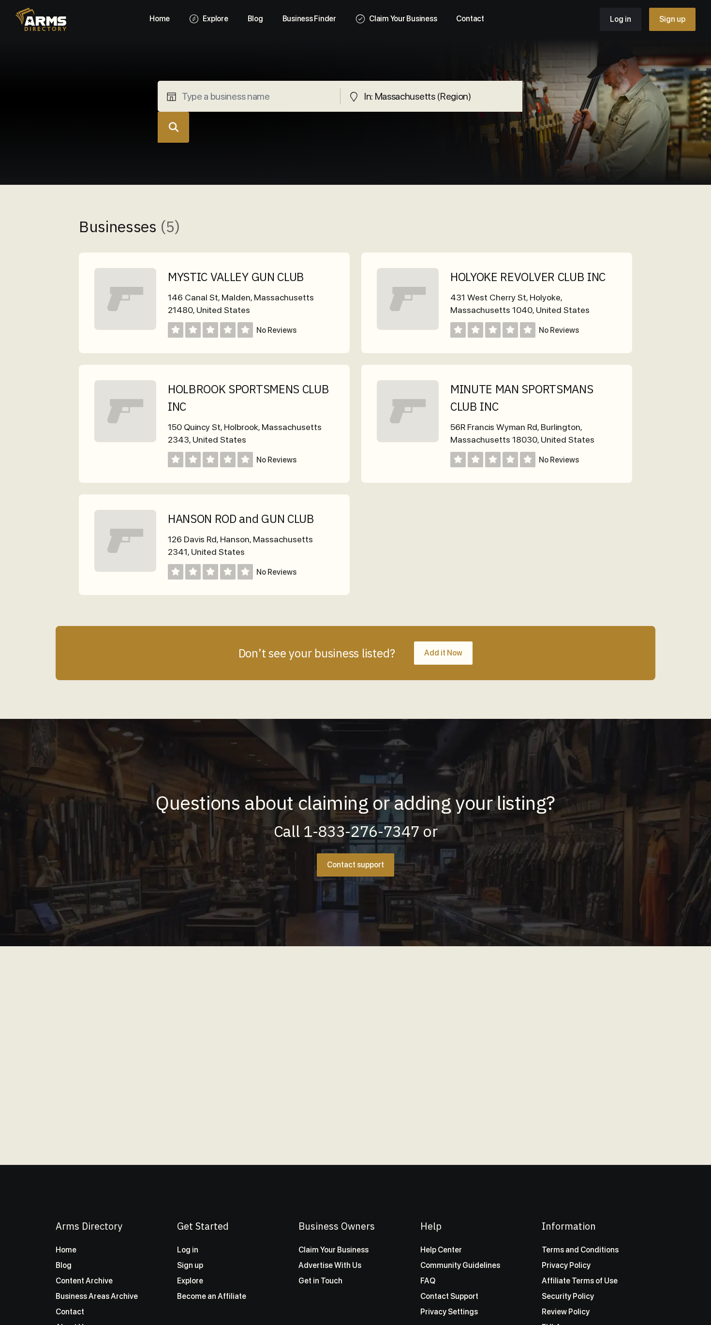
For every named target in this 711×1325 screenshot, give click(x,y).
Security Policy (568, 1296)
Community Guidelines (460, 1265)
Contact (70, 1311)
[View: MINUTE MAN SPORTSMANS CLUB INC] (408, 439)
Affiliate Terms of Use (580, 1280)
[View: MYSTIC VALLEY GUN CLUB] (125, 327)
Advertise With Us (329, 1265)
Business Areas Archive (97, 1296)
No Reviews (276, 330)
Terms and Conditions (580, 1249)
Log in (620, 19)
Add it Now (443, 652)
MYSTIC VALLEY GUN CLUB (236, 276)
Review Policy (566, 1311)
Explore (190, 1280)
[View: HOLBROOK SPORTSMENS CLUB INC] (125, 439)
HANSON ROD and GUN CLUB (241, 518)
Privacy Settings (449, 1311)
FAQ (427, 1280)
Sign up (672, 19)
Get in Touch (320, 1280)
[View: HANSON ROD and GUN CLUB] (125, 569)
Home (66, 1249)
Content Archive (84, 1280)
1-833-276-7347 (361, 831)
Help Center (441, 1249)
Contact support (355, 864)
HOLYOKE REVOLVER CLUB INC (528, 276)
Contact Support (449, 1296)
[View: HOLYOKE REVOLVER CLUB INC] (408, 327)
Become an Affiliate (211, 1296)
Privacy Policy (566, 1265)
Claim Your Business (333, 1249)
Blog (64, 1265)
